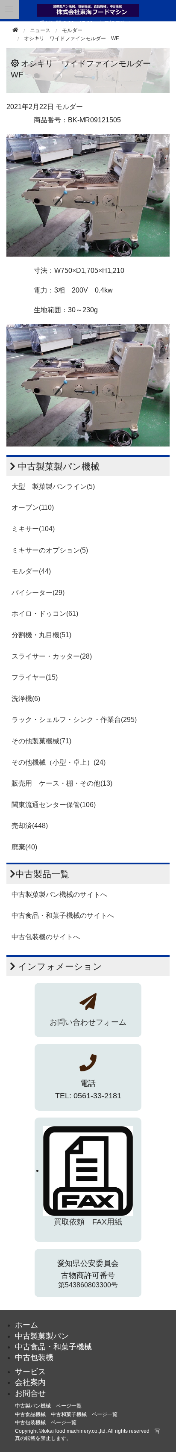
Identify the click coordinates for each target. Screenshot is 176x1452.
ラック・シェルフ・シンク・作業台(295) (74, 719)
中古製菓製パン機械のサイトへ (59, 894)
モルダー (72, 30)
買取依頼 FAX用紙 (88, 1222)
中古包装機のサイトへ (46, 936)
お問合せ (30, 1393)
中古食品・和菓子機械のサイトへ (63, 915)
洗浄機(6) (26, 698)
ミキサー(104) (33, 528)
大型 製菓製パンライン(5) (53, 486)
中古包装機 (34, 1357)
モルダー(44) (31, 571)
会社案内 (30, 1382)
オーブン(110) (33, 507)
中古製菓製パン (42, 1336)
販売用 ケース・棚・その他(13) (62, 783)
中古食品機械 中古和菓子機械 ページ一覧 (66, 1414)
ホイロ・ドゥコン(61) (45, 613)
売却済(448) (30, 825)
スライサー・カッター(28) (52, 656)
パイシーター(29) (38, 592)
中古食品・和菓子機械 (53, 1347)
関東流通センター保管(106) (54, 804)
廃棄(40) (24, 847)
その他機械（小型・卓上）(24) (59, 762)
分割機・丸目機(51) (41, 635)
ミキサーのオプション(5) (50, 550)
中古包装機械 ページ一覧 (45, 1422)
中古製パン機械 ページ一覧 (48, 1406)
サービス (30, 1371)
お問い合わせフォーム (88, 1022)
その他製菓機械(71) (41, 741)
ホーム (26, 1325)
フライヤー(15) (35, 677)
